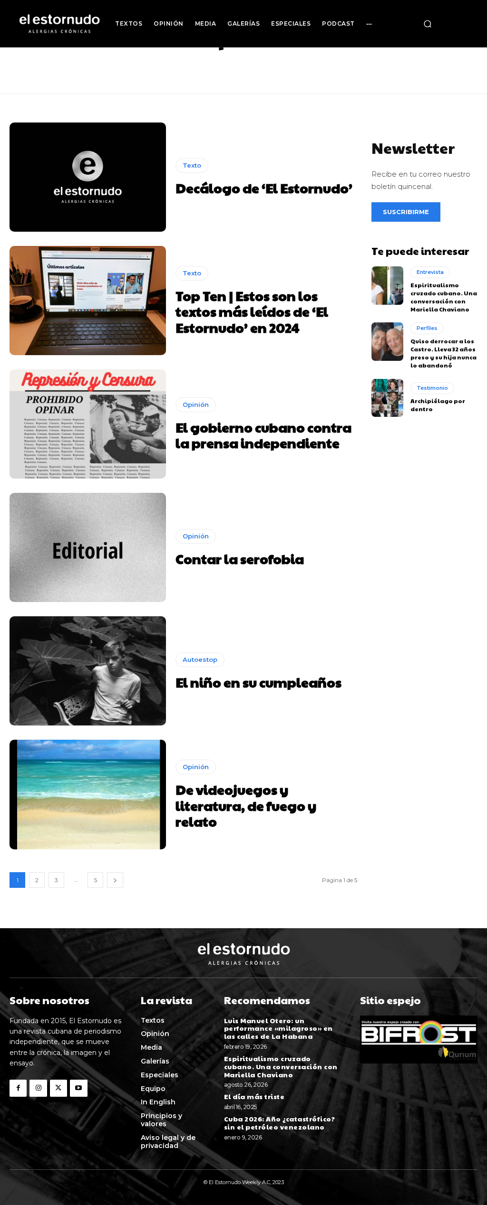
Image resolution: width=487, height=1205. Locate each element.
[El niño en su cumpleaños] (88, 670)
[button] (427, 23)
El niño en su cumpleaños (258, 682)
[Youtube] (78, 1088)
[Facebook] (18, 1088)
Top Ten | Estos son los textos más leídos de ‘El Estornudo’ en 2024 (251, 311)
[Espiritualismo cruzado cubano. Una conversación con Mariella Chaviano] (387, 285)
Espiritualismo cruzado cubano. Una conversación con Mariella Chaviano (443, 296)
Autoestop (200, 659)
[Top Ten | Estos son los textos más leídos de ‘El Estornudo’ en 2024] (88, 300)
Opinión (196, 404)
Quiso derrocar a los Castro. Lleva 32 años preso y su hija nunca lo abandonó (443, 352)
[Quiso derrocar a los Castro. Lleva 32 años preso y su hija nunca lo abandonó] (387, 341)
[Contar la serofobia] (88, 547)
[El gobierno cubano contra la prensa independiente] (88, 424)
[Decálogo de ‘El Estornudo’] (88, 177)
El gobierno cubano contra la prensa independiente (263, 435)
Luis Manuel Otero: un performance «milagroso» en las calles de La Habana (278, 1028)
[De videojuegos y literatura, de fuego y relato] (88, 794)
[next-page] (115, 880)
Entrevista (430, 272)
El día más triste (255, 1096)
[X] (58, 1088)
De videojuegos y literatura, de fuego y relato (245, 805)
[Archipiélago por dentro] (387, 398)
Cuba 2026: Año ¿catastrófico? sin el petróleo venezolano (279, 1122)
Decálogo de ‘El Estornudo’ (263, 188)
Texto (192, 165)
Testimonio (432, 388)
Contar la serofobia (239, 558)
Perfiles (427, 328)
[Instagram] (38, 1088)
